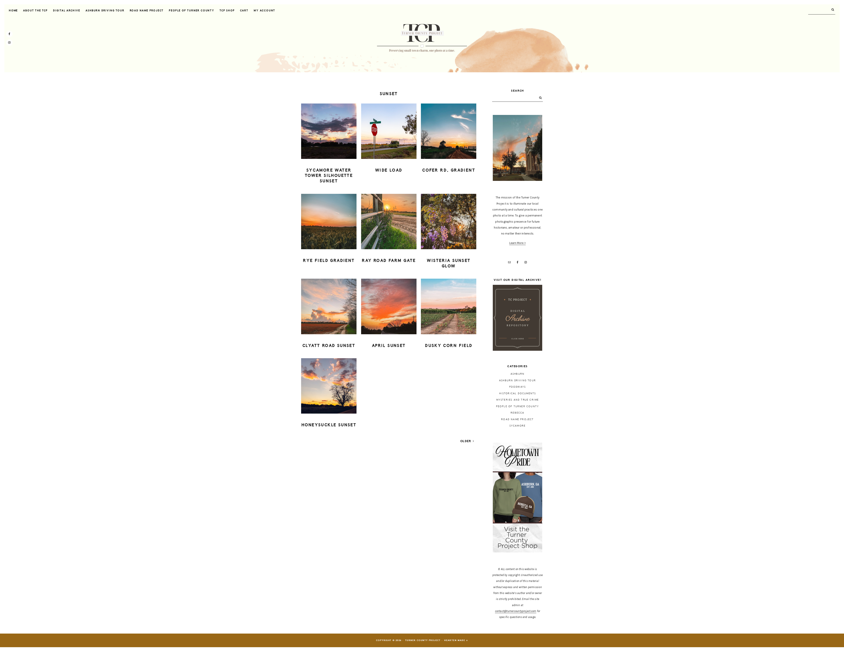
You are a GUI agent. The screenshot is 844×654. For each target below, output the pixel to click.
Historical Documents (517, 393)
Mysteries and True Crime (517, 399)
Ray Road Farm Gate (389, 260)
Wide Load (388, 170)
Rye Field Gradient (329, 260)
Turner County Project (422, 38)
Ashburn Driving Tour (517, 380)
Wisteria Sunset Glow (448, 263)
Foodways (517, 387)
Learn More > (517, 243)
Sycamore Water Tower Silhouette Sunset (329, 176)
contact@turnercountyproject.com (515, 611)
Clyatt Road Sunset (328, 345)
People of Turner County (517, 406)
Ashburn (517, 374)
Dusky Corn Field (448, 345)
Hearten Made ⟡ (456, 640)
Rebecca (517, 412)
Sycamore (517, 425)
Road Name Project (517, 419)
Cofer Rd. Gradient (448, 170)
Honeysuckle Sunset (328, 425)
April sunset (389, 345)
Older (466, 441)
